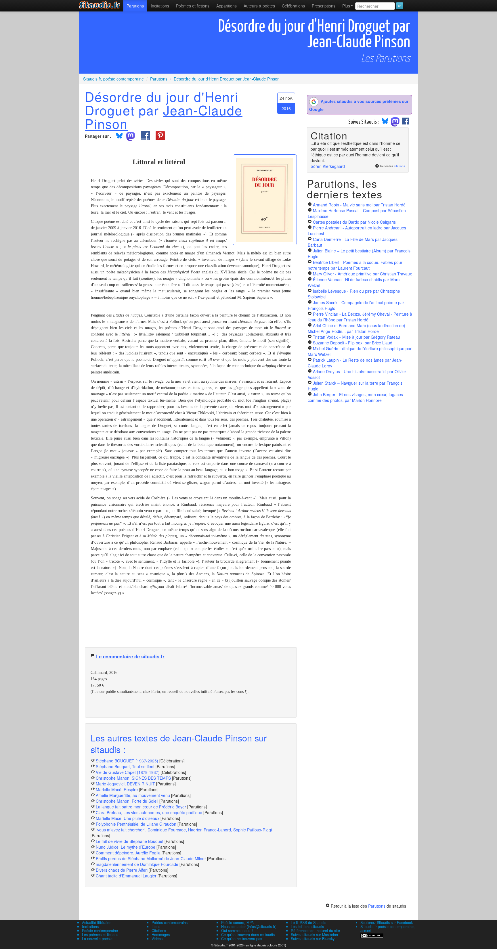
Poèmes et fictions (192, 6)
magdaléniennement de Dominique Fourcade (137, 864)
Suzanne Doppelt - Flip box (352, 343)
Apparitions (226, 6)
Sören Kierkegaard (328, 166)
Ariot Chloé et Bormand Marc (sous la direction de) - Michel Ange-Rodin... (358, 328)
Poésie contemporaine (100, 930)
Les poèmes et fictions (100, 934)
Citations (159, 930)
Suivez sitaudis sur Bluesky (312, 938)
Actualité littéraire (96, 922)
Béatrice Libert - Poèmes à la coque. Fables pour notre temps (355, 265)
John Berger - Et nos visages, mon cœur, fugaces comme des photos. (355, 397)
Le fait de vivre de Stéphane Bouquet (129, 841)
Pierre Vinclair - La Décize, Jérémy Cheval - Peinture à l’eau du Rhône (360, 317)
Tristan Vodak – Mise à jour (356, 337)
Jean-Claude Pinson (163, 117)
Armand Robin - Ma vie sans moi (359, 205)
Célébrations (293, 6)
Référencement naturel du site (315, 930)
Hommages (161, 934)
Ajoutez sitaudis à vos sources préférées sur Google (358, 105)
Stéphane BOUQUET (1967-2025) (127, 761)
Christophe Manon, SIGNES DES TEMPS (133, 778)
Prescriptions (323, 6)
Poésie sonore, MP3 (237, 922)
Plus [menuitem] (346, 6)
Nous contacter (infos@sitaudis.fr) (248, 926)
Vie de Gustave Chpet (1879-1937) (128, 772)
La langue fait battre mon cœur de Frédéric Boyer (141, 807)
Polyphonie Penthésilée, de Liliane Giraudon (136, 824)
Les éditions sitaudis (307, 926)
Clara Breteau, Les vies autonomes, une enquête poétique (149, 812)
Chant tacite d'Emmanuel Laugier (126, 876)
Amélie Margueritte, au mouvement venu (133, 795)
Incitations (90, 926)
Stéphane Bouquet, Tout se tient (125, 766)
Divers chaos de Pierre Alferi (122, 870)
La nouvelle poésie (97, 938)
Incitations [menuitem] (160, 6)
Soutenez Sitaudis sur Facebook (386, 922)
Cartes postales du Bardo (354, 222)
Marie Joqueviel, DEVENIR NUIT (125, 784)
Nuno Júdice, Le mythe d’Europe (125, 847)
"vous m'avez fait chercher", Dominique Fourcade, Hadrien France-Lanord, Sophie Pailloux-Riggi (184, 830)
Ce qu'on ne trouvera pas (241, 938)
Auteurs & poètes (259, 6)
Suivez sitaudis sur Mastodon (314, 934)
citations (399, 166)
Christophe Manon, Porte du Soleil (127, 801)
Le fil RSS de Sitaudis (308, 922)
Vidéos (157, 938)
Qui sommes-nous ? (237, 930)
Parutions (135, 6)
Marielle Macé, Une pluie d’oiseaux (127, 818)
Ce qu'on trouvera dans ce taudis (248, 934)
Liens (156, 926)
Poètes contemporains (170, 922)
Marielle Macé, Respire (117, 789)
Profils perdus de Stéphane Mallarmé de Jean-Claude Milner (151, 858)
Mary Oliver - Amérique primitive (362, 274)
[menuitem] (135, 5)
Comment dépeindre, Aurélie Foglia (128, 853)
